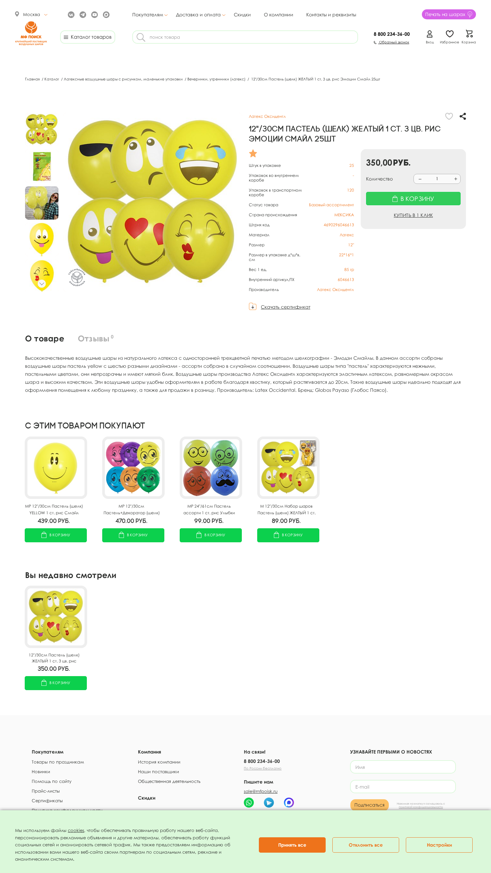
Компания (149, 752)
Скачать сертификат (285, 307)
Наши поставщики (158, 771)
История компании (159, 762)
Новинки (41, 771)
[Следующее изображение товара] (42, 284)
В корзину (59, 535)
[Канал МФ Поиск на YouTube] (94, 14)
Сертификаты (47, 800)
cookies (76, 830)
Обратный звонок (393, 42)
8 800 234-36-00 (262, 761)
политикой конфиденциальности (421, 807)
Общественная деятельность (169, 781)
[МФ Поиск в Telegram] (82, 14)
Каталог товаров (90, 37)
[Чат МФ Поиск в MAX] (289, 803)
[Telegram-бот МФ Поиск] (269, 803)
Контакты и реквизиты (331, 14)
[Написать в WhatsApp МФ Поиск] (249, 803)
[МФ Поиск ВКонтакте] (70, 14)
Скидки (242, 14)
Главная (33, 79)
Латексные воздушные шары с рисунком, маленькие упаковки (124, 79)
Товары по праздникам (58, 762)
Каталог (52, 79)
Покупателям (147, 14)
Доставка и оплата (198, 14)
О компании (278, 14)
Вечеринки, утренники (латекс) (217, 79)
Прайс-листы (46, 791)
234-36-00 (392, 34)
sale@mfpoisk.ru (261, 791)
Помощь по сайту (51, 781)
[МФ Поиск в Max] (105, 14)
